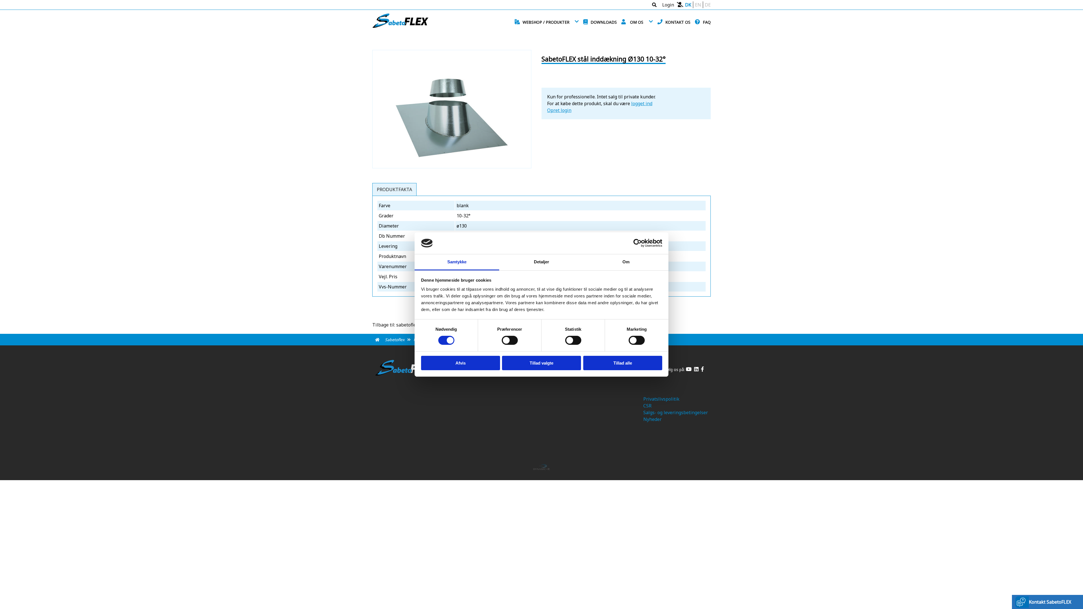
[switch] (510, 340)
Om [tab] (625, 261)
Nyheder (652, 419)
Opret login (559, 110)
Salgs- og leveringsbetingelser (675, 412)
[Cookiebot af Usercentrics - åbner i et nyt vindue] (637, 243)
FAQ (707, 22)
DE (708, 5)
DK (688, 5)
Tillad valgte (541, 363)
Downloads (604, 22)
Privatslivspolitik (661, 399)
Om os (636, 22)
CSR (647, 406)
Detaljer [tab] (541, 261)
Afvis (460, 363)
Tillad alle (622, 363)
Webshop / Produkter (546, 22)
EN (698, 5)
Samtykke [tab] (457, 261)
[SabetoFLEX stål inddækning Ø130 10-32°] (451, 163)
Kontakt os (677, 22)
